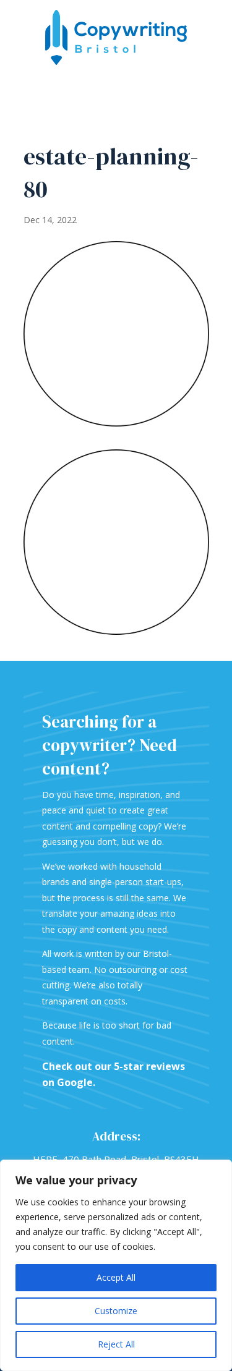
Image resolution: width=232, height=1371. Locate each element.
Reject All (116, 1344)
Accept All (116, 1277)
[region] (116, 1265)
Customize (116, 1311)
